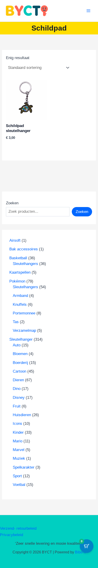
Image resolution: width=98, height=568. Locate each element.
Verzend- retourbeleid (18, 528)
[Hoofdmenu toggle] (88, 11)
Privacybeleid (11, 535)
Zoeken (12, 203)
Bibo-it (80, 552)
